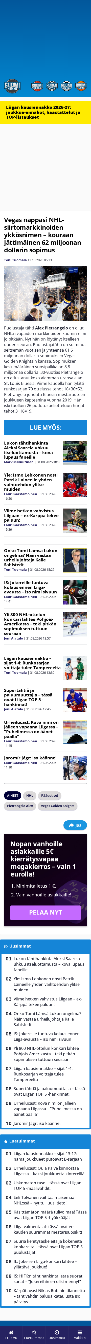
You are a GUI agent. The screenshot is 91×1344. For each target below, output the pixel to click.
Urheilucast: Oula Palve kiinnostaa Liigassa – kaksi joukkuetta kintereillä (49, 1171)
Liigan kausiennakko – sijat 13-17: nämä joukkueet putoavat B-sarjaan (48, 1156)
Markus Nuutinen (19, 462)
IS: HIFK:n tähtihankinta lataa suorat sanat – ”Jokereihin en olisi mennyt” (48, 1278)
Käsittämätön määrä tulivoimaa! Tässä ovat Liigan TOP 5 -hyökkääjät (50, 1214)
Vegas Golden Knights (57, 805)
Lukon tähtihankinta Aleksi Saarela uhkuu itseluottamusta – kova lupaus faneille (28, 450)
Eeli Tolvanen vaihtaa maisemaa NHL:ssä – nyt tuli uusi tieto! (44, 1200)
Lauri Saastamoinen (20, 494)
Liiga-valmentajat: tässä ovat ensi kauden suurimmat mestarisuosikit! (48, 1229)
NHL (29, 795)
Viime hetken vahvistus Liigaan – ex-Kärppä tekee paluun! (31, 515)
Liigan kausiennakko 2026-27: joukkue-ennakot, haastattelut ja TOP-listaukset (43, 112)
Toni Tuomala (15, 260)
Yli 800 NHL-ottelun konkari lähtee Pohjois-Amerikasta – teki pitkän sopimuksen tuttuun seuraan (30, 624)
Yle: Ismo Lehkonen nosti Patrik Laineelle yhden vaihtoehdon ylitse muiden (31, 482)
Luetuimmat (22, 1141)
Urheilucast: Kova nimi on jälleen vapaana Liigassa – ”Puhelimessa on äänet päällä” (31, 729)
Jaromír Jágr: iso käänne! (30, 758)
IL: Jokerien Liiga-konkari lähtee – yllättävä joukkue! (45, 1264)
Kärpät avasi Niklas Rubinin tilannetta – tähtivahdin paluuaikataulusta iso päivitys (49, 1296)
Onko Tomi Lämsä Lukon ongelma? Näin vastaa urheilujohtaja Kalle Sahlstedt (30, 557)
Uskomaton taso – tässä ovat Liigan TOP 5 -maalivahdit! (47, 1185)
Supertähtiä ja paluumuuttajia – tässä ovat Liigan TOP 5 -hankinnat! (28, 697)
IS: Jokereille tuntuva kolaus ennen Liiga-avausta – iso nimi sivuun (30, 587)
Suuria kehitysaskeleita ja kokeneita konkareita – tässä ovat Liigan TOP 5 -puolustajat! (49, 1246)
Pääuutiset (49, 795)
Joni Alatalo (13, 638)
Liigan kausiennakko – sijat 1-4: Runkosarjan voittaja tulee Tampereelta (32, 662)
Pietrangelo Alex (20, 805)
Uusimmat (20, 946)
